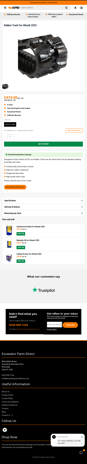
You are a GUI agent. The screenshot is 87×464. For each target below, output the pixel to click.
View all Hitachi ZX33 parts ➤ (15, 187)
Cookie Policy (7, 398)
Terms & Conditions (10, 401)
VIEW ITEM (21, 233)
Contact (5, 408)
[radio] (10, 124)
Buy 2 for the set (74, 130)
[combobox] (45, 7)
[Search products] (66, 7)
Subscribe (70, 325)
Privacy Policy (7, 395)
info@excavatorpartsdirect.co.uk (27, 329)
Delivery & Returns (12, 207)
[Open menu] (5, 8)
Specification (10, 200)
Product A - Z (7, 415)
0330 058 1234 (18, 325)
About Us (6, 391)
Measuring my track (12, 213)
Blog (4, 412)
